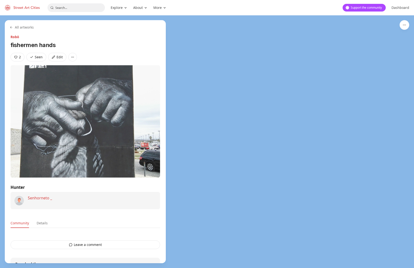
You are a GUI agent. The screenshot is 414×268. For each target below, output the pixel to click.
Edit (60, 57)
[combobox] (76, 7)
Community (20, 223)
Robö (15, 37)
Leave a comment (88, 244)
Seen (39, 57)
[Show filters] (404, 25)
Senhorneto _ (40, 198)
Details (42, 223)
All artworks (24, 27)
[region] (207, 141)
